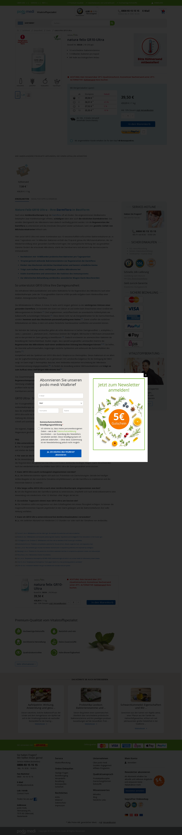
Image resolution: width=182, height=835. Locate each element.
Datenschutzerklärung (66, 431)
